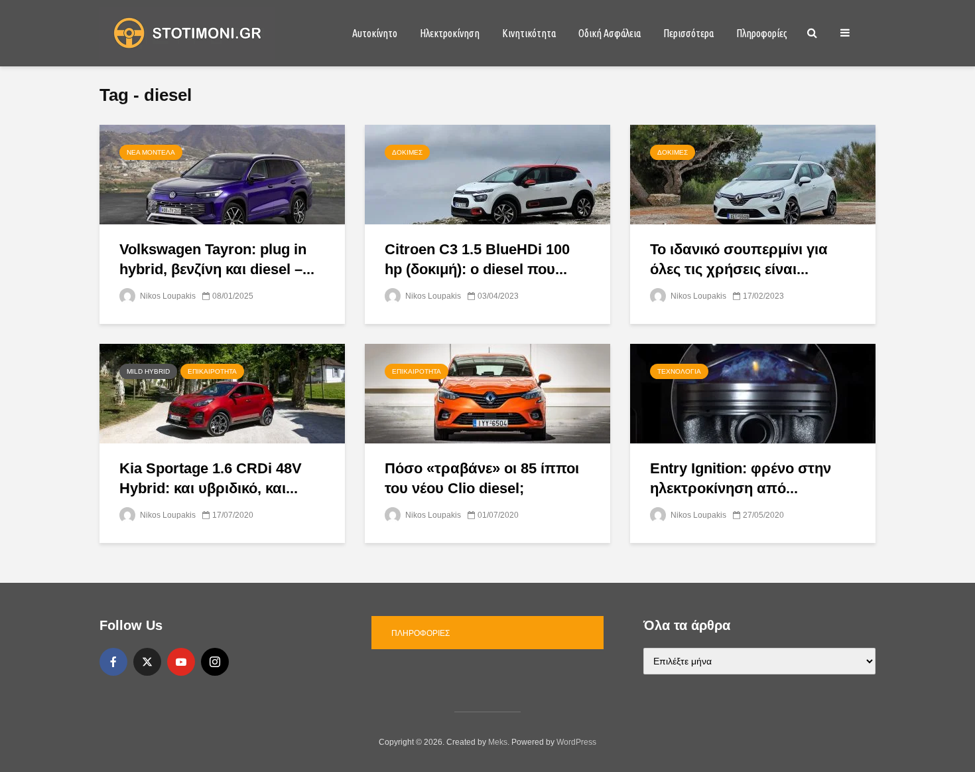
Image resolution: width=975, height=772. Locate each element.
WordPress (576, 742)
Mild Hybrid (148, 371)
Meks (497, 742)
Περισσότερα (688, 33)
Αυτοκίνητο (374, 33)
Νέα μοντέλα (151, 152)
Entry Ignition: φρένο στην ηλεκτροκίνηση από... (740, 478)
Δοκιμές (407, 152)
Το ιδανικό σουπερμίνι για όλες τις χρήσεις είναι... (739, 259)
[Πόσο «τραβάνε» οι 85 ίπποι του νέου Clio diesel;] (487, 392)
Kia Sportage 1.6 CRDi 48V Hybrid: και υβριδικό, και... (210, 478)
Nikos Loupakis (167, 296)
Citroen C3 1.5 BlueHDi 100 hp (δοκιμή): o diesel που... (477, 259)
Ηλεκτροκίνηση (450, 33)
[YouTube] (181, 662)
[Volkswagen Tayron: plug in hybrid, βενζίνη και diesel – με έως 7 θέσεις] (222, 173)
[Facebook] (113, 662)
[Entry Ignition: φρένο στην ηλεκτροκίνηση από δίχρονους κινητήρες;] (753, 392)
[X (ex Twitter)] (147, 662)
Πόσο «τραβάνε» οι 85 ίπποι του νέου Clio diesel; (482, 478)
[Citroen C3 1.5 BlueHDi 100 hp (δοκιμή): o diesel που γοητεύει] (487, 173)
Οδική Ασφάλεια (609, 33)
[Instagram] (215, 662)
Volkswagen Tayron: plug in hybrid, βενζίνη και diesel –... (216, 259)
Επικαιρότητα (212, 371)
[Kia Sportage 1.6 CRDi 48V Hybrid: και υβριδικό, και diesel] (222, 392)
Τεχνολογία (679, 371)
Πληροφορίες (761, 33)
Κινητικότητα (529, 33)
